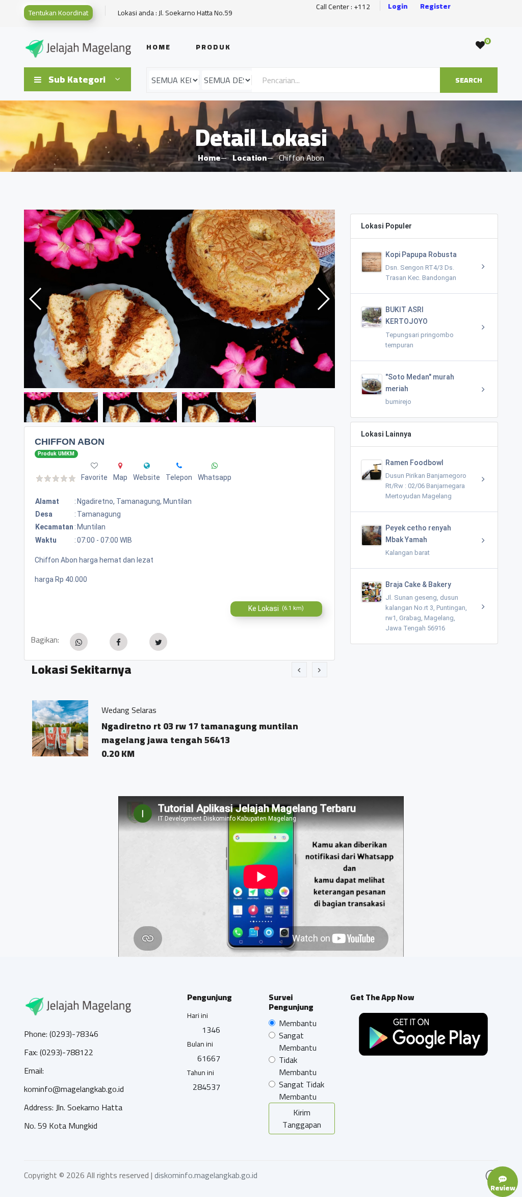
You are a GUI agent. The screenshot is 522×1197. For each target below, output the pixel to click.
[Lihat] (179, 299)
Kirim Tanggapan (301, 1118)
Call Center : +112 (343, 7)
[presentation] (299, 669)
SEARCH (468, 80)
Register (435, 6)
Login (398, 6)
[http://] (147, 466)
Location (249, 157)
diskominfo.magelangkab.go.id (205, 1175)
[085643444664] (179, 466)
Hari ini (197, 1015)
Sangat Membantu (298, 1041)
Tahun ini (200, 1072)
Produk (213, 47)
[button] (323, 299)
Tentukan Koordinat (58, 12)
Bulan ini (200, 1044)
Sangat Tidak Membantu (301, 1090)
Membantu (298, 1023)
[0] (480, 45)
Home (158, 47)
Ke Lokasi (276, 608)
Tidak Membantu (298, 1066)
